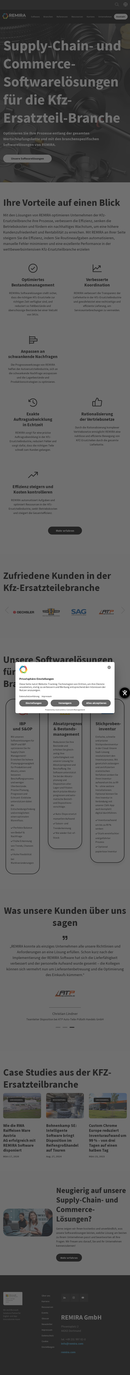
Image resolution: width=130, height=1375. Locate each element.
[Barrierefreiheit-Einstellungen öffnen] (125, 693)
